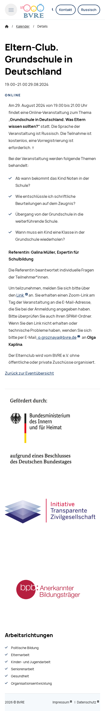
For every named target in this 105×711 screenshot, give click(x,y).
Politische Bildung (25, 648)
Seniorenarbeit (22, 669)
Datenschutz (86, 702)
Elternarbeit (20, 655)
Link (20, 295)
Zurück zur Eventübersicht (29, 373)
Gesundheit (20, 676)
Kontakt (65, 10)
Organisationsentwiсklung (31, 683)
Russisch (88, 10)
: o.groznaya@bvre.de (56, 337)
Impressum (60, 702)
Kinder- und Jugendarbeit (31, 662)
